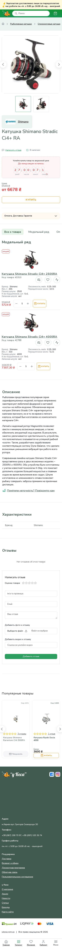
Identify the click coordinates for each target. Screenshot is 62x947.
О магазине (7, 889)
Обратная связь (9, 872)
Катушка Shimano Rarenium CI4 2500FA (14, 739)
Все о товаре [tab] (12, 232)
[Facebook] (51, 774)
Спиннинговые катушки (49, 24)
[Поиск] (16, 13)
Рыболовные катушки (21, 24)
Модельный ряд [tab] (38, 232)
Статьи (5, 902)
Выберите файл (15, 630)
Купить (31, 199)
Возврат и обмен (10, 863)
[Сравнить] (39, 279)
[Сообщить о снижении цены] (57, 279)
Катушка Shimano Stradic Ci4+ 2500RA (29, 274)
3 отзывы (22, 734)
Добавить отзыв (31, 656)
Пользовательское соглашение (17, 876)
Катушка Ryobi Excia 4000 (44, 739)
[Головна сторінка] (3, 24)
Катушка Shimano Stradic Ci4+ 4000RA (29, 336)
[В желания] (48, 279)
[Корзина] (55, 13)
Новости (6, 898)
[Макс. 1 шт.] (28, 303)
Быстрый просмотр (15, 722)
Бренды (6, 907)
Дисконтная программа (13, 867)
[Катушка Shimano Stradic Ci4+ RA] (31, 64)
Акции (5, 893)
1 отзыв (51, 734)
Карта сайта (8, 911)
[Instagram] (57, 774)
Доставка (6, 858)
